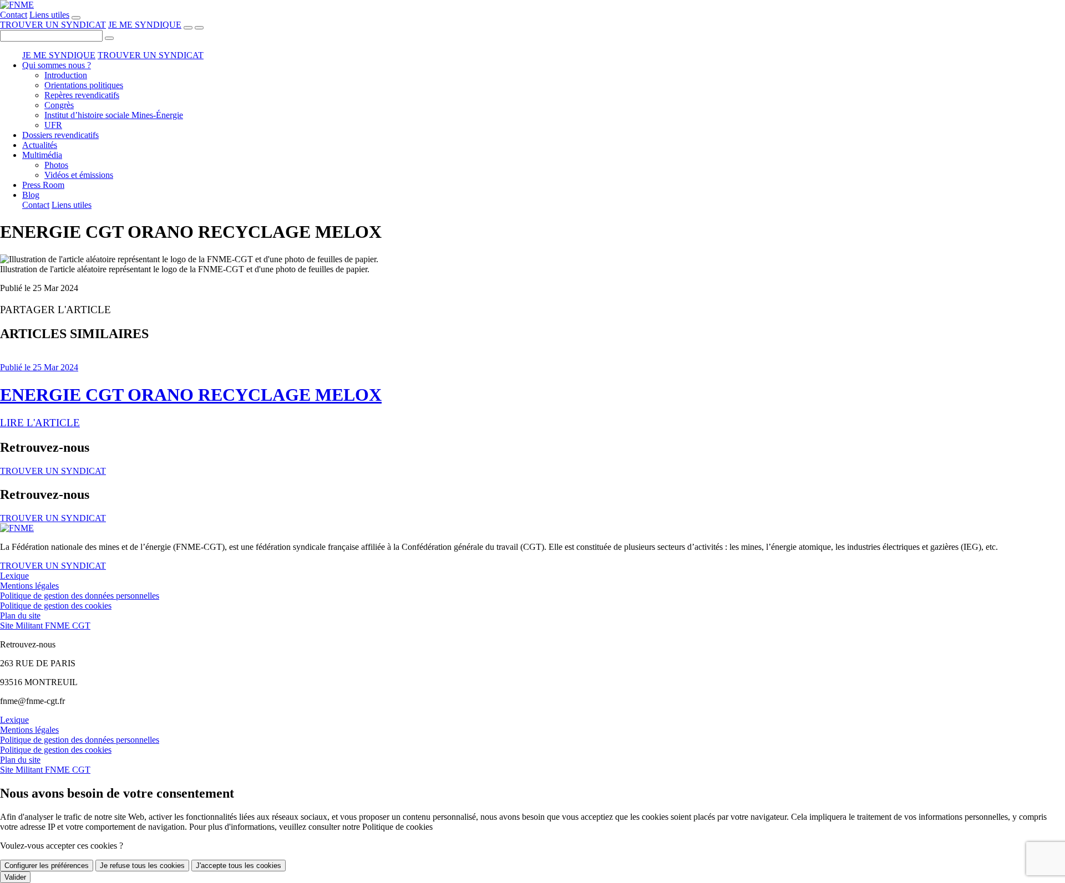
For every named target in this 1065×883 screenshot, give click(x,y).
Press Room (43, 185)
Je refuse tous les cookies (142, 865)
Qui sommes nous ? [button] (56, 65)
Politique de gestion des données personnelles (79, 595)
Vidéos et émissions (78, 175)
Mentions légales (29, 585)
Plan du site (20, 615)
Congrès (59, 105)
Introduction (65, 75)
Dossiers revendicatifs (60, 135)
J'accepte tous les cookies (238, 865)
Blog (30, 195)
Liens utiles (49, 14)
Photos (56, 165)
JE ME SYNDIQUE (144, 24)
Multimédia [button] (42, 155)
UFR (53, 125)
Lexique (14, 575)
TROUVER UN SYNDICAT (53, 24)
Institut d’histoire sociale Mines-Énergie (113, 115)
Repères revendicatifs (81, 95)
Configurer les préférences (46, 865)
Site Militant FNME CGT (45, 625)
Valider (15, 877)
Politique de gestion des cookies (55, 605)
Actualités (39, 145)
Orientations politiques (83, 85)
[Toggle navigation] (199, 27)
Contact (13, 14)
